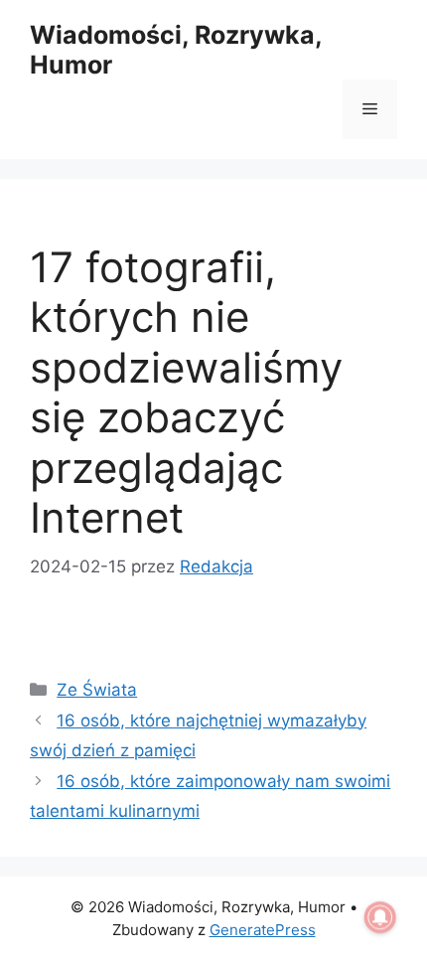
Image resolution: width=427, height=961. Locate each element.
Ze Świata (97, 690)
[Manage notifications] (380, 917)
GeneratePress (263, 929)
